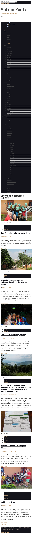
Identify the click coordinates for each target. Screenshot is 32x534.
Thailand (9, 63)
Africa (5, 31)
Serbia (8, 106)
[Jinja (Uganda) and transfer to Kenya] (16, 221)
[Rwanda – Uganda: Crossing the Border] (16, 431)
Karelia (8, 186)
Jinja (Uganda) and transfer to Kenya (15, 233)
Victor (3, 338)
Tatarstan (9, 192)
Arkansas (12, 145)
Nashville (12, 159)
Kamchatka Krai (10, 184)
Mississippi (12, 157)
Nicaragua (9, 137)
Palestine (9, 120)
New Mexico (12, 161)
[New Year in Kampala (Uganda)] (16, 324)
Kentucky (12, 153)
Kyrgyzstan (9, 53)
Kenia (8, 37)
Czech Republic (10, 86)
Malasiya (9, 55)
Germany (9, 94)
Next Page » (4, 524)
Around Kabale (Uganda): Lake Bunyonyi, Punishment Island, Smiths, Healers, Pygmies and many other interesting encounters (16, 388)
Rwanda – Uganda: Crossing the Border (13, 447)
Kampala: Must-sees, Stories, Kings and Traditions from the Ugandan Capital (14, 282)
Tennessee (12, 171)
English (13, 24)
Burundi (8, 35)
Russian (13, 26)
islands (11, 112)
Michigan (12, 155)
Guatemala (9, 133)
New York (12, 163)
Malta (8, 102)
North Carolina (13, 165)
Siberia (8, 190)
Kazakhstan (9, 51)
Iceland (8, 98)
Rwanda (8, 39)
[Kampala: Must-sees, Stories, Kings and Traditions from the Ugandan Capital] (16, 270)
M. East (5, 116)
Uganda (8, 43)
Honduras (9, 135)
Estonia (8, 90)
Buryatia (9, 178)
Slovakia (9, 108)
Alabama (12, 143)
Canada (8, 127)
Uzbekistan (9, 65)
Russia (5, 176)
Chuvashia (9, 180)
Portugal (9, 104)
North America (7, 125)
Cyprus (8, 84)
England (8, 88)
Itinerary (9, 33)
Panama (8, 139)
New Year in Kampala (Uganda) (13, 335)
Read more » (4, 248)
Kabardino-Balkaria (11, 182)
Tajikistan (9, 61)
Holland (8, 96)
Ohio (11, 169)
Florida (11, 149)
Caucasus (6, 69)
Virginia (11, 174)
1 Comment (12, 236)
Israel (8, 118)
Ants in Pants (13, 9)
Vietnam (9, 67)
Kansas (11, 151)
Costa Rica (9, 129)
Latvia (8, 100)
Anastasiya (5, 236)
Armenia (9, 75)
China (8, 49)
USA (8, 141)
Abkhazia (9, 73)
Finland (8, 92)
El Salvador (9, 131)
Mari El (8, 188)
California (12, 147)
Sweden (9, 114)
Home (5, 29)
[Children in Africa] (16, 488)
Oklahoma (12, 167)
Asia (5, 45)
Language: (6, 22)
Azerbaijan (9, 78)
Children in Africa (8, 502)
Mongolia (9, 57)
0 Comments (12, 287)
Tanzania (9, 41)
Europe (5, 82)
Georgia (9, 80)
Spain (8, 110)
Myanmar (9, 59)
